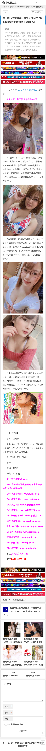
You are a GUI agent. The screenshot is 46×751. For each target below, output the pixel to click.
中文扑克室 (11, 2)
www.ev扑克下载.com (30, 510)
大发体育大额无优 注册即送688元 (22, 99)
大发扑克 (29, 611)
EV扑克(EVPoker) (19, 479)
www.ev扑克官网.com (30, 505)
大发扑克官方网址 (19, 554)
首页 (6, 7)
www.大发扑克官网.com (28, 90)
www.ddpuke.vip (28, 548)
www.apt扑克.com (34, 515)
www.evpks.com (31, 494)
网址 (6, 719)
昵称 (8, 706)
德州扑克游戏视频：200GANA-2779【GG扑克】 (33, 665)
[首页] (43, 733)
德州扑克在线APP (16, 7)
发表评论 (38, 12)
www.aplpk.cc (27, 543)
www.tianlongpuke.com (32, 526)
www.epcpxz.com (31, 532)
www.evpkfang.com (31, 521)
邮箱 (8, 712)
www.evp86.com (31, 499)
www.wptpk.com (29, 537)
